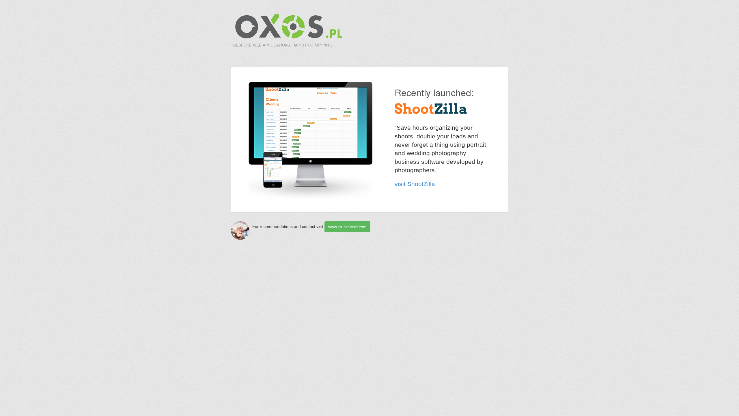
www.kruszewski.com (347, 226)
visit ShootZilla (415, 184)
